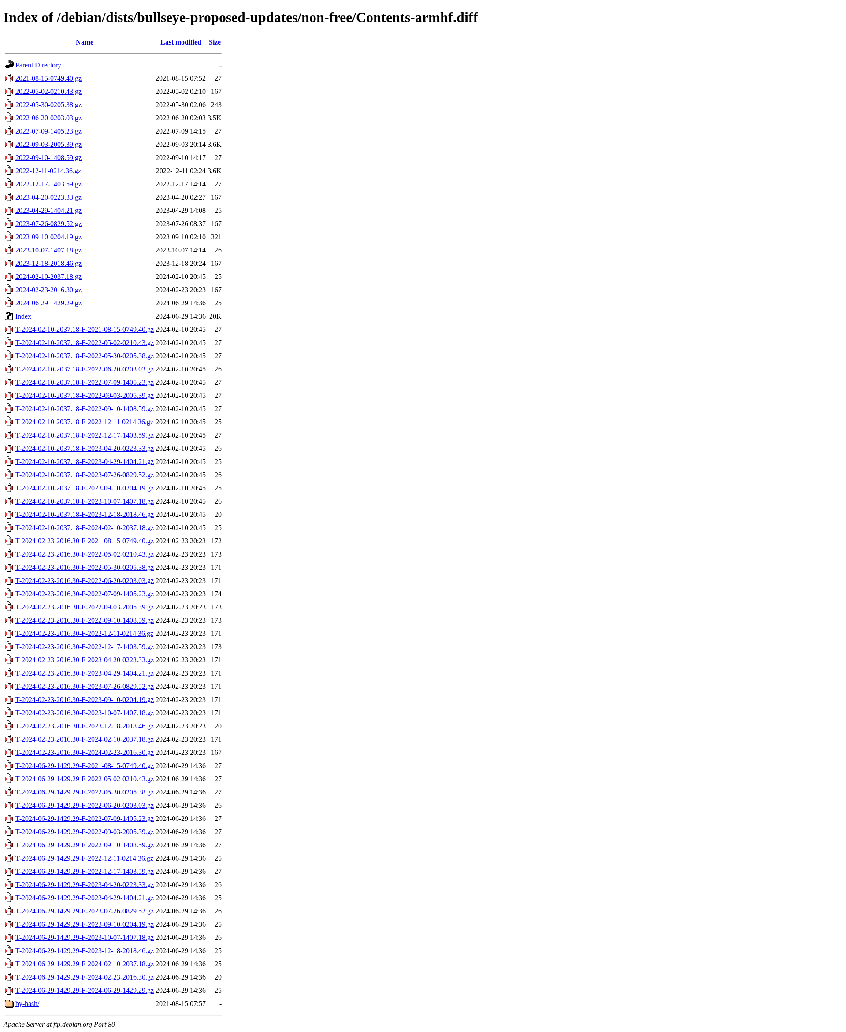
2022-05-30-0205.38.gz (48, 104)
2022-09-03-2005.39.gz (48, 144)
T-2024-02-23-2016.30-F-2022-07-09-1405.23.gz (84, 594)
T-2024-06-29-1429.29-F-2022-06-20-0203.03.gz (84, 805)
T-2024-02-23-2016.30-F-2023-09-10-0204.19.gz (84, 699)
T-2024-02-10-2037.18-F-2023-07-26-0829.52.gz (84, 475)
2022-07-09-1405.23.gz (48, 131)
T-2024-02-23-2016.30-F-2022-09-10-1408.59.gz (84, 620)
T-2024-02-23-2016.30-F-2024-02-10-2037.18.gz (84, 739)
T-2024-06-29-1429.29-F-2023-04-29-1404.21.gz (84, 898)
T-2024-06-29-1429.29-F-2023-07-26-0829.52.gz (84, 911)
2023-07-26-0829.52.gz (48, 223)
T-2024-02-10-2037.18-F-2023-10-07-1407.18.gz (84, 501)
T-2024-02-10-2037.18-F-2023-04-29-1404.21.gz (84, 461)
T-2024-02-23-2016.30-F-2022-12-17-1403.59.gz (84, 646)
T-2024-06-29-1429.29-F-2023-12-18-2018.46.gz (84, 950)
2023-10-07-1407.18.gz (48, 250)
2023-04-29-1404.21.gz (48, 210)
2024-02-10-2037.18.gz (48, 276)
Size (215, 42)
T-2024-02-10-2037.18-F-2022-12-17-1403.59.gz (84, 435)
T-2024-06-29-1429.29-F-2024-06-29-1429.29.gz (84, 990)
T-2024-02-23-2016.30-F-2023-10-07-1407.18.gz (84, 712)
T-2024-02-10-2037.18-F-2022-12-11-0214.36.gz (84, 422)
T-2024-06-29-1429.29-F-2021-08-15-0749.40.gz (84, 765)
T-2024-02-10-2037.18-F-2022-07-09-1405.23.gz (84, 382)
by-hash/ (27, 1003)
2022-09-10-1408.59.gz (48, 157)
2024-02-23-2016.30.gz (48, 289)
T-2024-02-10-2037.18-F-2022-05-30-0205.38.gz (84, 356)
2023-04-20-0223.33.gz (48, 197)
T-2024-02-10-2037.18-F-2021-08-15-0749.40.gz (84, 329)
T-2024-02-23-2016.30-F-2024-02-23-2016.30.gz (84, 752)
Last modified (180, 42)
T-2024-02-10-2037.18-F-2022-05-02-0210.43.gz (84, 342)
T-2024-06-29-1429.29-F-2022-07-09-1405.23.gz (84, 818)
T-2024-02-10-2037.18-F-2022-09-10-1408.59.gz (84, 408)
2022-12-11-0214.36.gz (48, 170)
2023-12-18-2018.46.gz (48, 263)
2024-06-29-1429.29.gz (48, 303)
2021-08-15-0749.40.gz (48, 78)
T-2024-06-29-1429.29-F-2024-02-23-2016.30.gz (84, 977)
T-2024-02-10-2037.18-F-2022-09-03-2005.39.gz (84, 395)
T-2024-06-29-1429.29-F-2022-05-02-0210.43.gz (84, 779)
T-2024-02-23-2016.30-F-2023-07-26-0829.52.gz (84, 686)
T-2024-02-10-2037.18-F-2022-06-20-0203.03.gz (84, 369)
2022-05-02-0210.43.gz (48, 91)
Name (84, 42)
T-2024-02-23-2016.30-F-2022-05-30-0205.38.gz (84, 567)
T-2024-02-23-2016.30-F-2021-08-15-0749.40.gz (84, 541)
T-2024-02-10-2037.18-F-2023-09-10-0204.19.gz (84, 488)
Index (23, 316)
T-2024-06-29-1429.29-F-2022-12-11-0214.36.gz (84, 858)
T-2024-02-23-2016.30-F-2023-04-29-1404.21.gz (84, 673)
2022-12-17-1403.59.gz (48, 184)
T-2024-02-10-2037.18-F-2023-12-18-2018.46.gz (84, 514)
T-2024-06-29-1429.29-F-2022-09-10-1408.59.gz (84, 845)
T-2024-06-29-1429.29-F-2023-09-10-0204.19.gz (84, 924)
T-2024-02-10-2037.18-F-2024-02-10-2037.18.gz (84, 527)
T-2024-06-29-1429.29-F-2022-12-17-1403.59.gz (84, 871)
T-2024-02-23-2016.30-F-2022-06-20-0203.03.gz (84, 580)
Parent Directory (38, 65)
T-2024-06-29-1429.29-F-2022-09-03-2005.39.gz (84, 831)
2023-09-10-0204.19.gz (48, 237)
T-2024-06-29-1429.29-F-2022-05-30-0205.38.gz (84, 792)
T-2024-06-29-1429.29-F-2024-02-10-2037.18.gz (84, 964)
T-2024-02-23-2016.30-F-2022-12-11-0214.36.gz (84, 633)
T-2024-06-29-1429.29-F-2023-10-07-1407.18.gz (84, 937)
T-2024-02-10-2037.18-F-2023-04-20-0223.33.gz (84, 448)
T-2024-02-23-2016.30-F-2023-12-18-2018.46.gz (84, 726)
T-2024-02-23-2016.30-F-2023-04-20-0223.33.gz (84, 660)
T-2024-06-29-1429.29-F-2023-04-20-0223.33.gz (84, 884)
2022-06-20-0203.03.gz (48, 118)
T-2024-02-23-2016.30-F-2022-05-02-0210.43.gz (84, 554)
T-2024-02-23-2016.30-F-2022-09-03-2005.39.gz (84, 607)
